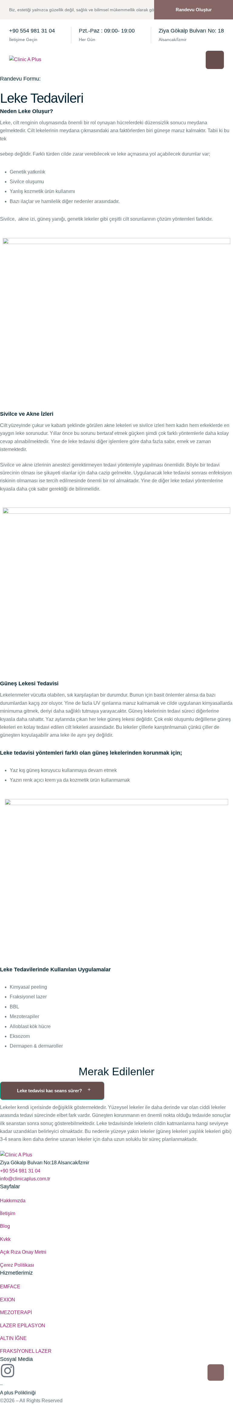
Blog (5, 1226)
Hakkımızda (12, 1200)
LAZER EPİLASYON (22, 1325)
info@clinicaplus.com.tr (25, 1178)
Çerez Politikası (17, 1265)
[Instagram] (7, 1370)
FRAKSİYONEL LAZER (26, 1351)
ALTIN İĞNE (13, 1338)
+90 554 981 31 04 (32, 31)
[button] (193, 10)
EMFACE (10, 1286)
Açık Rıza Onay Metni (23, 1252)
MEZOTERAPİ (16, 1312)
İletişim (7, 1213)
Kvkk (5, 1239)
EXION (7, 1299)
